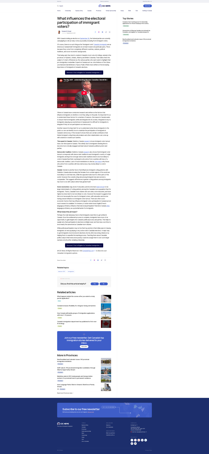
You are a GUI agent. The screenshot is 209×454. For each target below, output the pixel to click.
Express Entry (79, 10)
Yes (95, 283)
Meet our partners (110, 433)
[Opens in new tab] (132, 440)
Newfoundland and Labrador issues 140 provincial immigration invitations (137, 40)
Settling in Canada (147, 10)
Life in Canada (85, 441)
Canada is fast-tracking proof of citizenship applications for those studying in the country (136, 22)
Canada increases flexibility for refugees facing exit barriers (76, 306)
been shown (100, 187)
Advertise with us (110, 435)
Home (58, 10)
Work (129, 10)
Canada (89, 10)
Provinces (98, 10)
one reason (98, 162)
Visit (137, 10)
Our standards (109, 427)
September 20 (84, 38)
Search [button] (61, 6)
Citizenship (68, 10)
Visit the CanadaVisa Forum (139, 432)
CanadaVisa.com (88, 251)
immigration (71, 271)
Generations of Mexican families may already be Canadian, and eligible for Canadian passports (136, 31)
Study (122, 10)
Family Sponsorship (111, 10)
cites (108, 206)
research (87, 141)
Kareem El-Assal (66, 31)
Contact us (133, 425)
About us (108, 425)
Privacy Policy (148, 450)
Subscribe (147, 6)
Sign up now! (91, 412)
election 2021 (61, 271)
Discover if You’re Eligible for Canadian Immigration (83, 72)
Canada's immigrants (100, 44)
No (103, 283)
